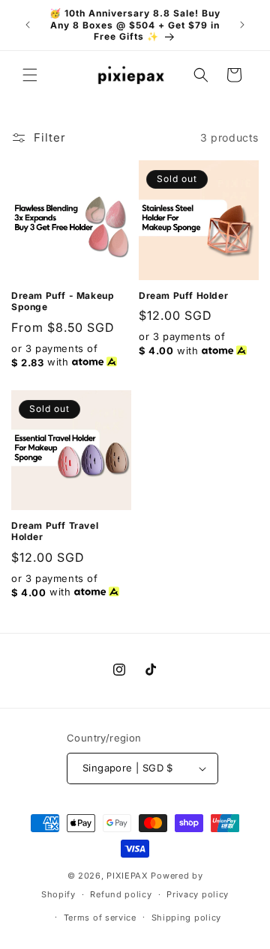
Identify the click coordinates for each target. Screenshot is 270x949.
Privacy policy (197, 894)
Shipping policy (187, 917)
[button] (30, 74)
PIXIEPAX (127, 875)
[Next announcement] (242, 24)
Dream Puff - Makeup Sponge (62, 301)
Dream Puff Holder (183, 295)
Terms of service (100, 917)
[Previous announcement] (27, 24)
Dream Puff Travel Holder (54, 531)
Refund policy (121, 894)
